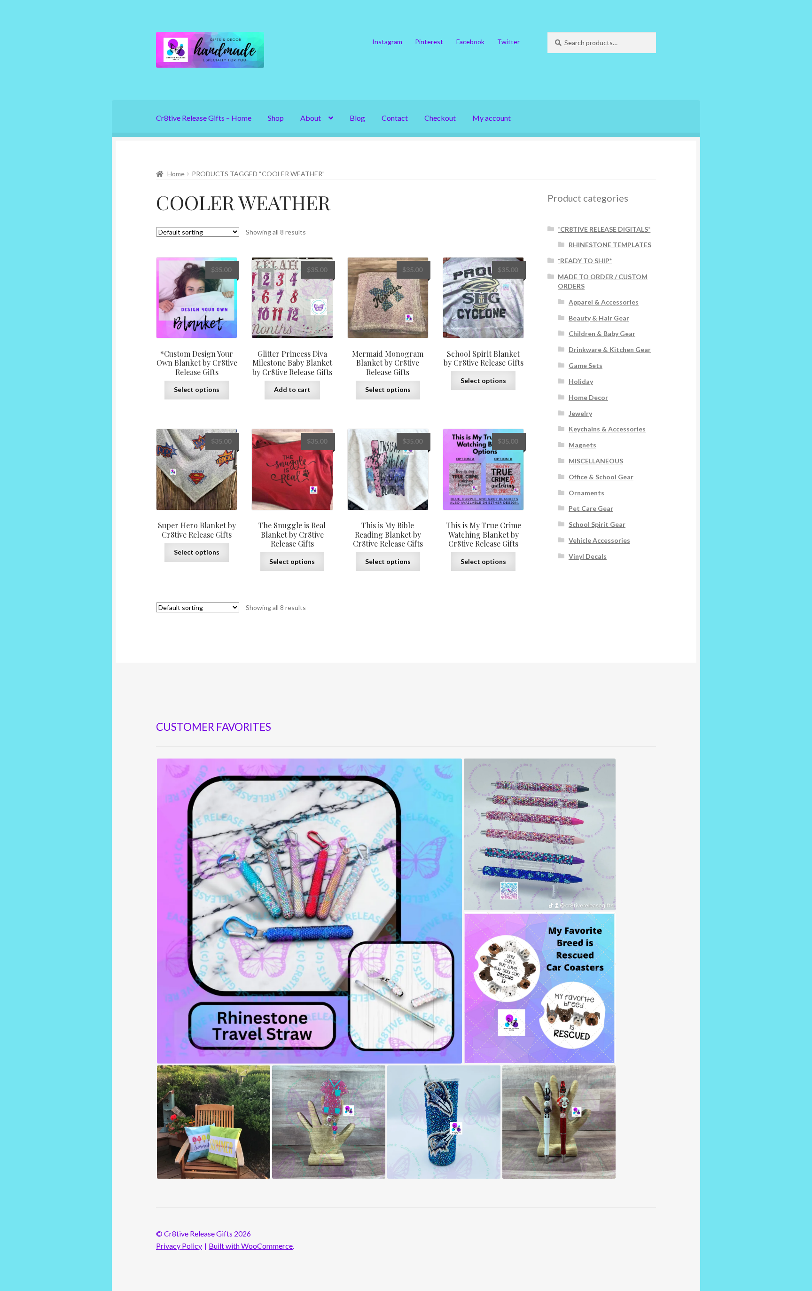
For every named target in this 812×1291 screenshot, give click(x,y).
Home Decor (588, 397)
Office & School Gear (601, 477)
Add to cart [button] (292, 389)
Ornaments (586, 493)
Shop (276, 117)
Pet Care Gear (591, 508)
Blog (357, 117)
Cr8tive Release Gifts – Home (203, 117)
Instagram (387, 42)
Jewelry (580, 413)
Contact (395, 117)
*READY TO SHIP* (585, 261)
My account (491, 117)
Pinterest (429, 42)
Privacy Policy (179, 1245)
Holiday (581, 381)
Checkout (440, 117)
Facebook (470, 42)
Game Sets (585, 365)
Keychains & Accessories (607, 429)
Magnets (582, 445)
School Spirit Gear (597, 524)
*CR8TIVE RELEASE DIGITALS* (604, 229)
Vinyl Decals (588, 556)
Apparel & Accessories (604, 302)
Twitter (508, 42)
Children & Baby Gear (602, 333)
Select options (196, 389)
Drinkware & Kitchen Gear (610, 349)
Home (176, 174)
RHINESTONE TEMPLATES (610, 245)
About (310, 117)
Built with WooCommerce (251, 1245)
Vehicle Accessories (599, 540)
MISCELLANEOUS (596, 461)
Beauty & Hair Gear (599, 318)
